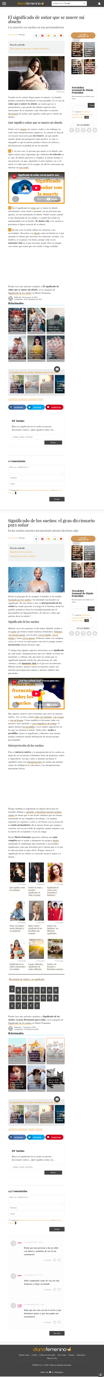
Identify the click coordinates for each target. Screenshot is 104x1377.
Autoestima (23, 399)
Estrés (40, 399)
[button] (10, 5)
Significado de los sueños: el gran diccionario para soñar (16, 328)
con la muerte (28, 638)
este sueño (24, 167)
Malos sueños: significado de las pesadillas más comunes (35, 929)
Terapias (39, 1129)
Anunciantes (80, 1355)
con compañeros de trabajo (44, 723)
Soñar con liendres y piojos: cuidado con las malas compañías (36, 1085)
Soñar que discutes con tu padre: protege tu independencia (36, 355)
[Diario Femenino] (30, 4)
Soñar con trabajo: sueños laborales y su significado (17, 928)
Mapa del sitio (52, 1358)
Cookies (34, 1355)
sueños (56, 840)
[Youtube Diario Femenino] (95, 130)
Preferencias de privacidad (28, 490)
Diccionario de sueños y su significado (26, 979)
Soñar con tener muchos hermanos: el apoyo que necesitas (35, 327)
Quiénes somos (24, 1355)
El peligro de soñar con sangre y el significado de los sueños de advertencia (17, 1084)
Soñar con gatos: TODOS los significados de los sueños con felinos (36, 1057)
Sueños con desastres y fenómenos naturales (55, 966)
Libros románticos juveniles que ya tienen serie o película (77, 66)
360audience (58, 1372)
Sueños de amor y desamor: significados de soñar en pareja (35, 891)
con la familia (44, 634)
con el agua (58, 716)
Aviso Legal (61, 1355)
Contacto (71, 1355)
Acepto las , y (82, 114)
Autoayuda (13, 399)
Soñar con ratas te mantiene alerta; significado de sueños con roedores (54, 1056)
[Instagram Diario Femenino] (83, 130)
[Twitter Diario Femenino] (89, 130)
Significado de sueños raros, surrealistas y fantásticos (53, 891)
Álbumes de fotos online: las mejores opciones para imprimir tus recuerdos (77, 47)
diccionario (13, 113)
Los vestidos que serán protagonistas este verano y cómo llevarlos (91, 67)
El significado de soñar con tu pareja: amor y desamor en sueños (17, 1057)
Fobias (31, 1129)
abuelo (37, 233)
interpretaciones (34, 761)
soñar (33, 207)
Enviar (56, 499)
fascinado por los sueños (19, 599)
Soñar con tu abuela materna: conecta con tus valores (16, 355)
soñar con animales (43, 716)
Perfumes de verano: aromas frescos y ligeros (89, 51)
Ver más (57, 1333)
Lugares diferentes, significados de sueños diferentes (35, 966)
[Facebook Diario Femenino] (71, 130)
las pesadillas (29, 726)
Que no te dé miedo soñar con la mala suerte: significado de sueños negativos (55, 1084)
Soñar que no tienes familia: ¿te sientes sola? (54, 329)
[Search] (84, 3)
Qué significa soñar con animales (17, 888)
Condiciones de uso (44, 490)
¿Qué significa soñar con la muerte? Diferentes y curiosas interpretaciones (54, 353)
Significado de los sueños (20, 292)
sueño (13, 631)
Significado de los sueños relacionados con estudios (17, 966)
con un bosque (16, 720)
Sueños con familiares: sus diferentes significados (52, 929)
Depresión (32, 399)
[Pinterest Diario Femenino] (77, 130)
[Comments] (61, 35)
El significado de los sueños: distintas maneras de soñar (34, 372)
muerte (23, 129)
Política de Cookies (77, 117)
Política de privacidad (47, 1355)
